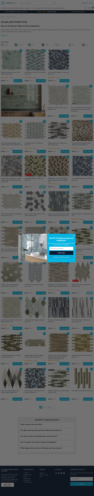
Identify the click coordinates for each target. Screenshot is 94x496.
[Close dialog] (73, 235)
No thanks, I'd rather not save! (61, 257)
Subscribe (61, 253)
